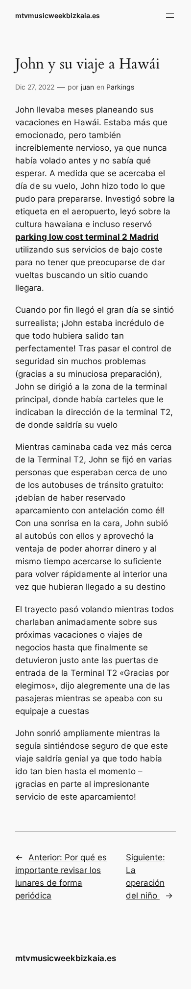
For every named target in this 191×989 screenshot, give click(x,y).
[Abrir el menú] (170, 16)
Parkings (120, 87)
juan (87, 87)
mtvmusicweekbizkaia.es (57, 15)
